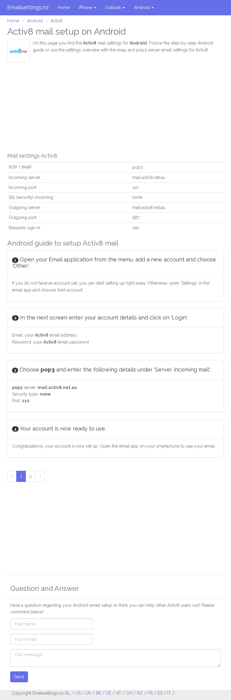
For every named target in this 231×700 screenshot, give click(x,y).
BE (98, 693)
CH (129, 693)
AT (118, 693)
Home (64, 7)
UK (88, 693)
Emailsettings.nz (28, 7)
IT (169, 693)
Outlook (113, 7)
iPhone (86, 7)
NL (67, 693)
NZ (140, 693)
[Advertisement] (115, 107)
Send (19, 676)
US (78, 693)
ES (160, 693)
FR (150, 693)
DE (108, 693)
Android (142, 7)
